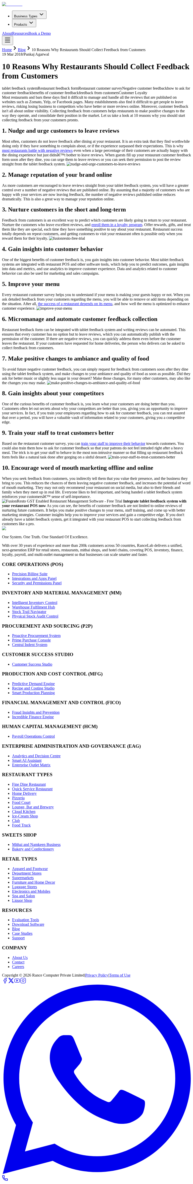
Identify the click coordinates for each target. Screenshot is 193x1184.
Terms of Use (119, 975)
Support (18, 938)
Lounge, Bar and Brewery (33, 807)
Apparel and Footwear (30, 869)
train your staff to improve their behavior (113, 443)
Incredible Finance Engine (33, 717)
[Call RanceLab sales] (5, 1179)
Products (20, 24)
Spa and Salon (23, 896)
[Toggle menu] (7, 40)
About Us (20, 957)
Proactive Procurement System (36, 635)
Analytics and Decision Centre (36, 756)
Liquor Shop (22, 900)
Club (16, 820)
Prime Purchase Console (31, 640)
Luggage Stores (24, 887)
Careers (18, 966)
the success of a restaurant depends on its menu (75, 304)
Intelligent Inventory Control (34, 602)
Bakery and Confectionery (33, 849)
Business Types (25, 16)
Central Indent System (29, 644)
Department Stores (26, 873)
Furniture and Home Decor (33, 882)
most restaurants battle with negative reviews (37, 150)
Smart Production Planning (33, 693)
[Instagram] (23, 982)
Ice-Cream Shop (25, 816)
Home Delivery (24, 793)
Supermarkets (23, 878)
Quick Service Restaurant (32, 789)
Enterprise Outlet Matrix (31, 765)
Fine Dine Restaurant (29, 784)
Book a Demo (39, 33)
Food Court (21, 802)
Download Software (28, 924)
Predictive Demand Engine (33, 683)
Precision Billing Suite (29, 574)
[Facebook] (5, 982)
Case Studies (22, 933)
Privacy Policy (96, 975)
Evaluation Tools (25, 920)
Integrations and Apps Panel (34, 578)
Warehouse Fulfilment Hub (33, 607)
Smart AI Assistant (26, 760)
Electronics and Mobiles (31, 891)
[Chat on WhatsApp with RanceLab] (96, 1172)
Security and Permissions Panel (37, 583)
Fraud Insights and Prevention (36, 712)
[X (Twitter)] (11, 982)
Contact (18, 962)
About (7, 33)
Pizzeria (18, 798)
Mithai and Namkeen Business (36, 844)
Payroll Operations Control (33, 736)
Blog (22, 50)
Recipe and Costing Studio (33, 688)
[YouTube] (17, 982)
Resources (20, 33)
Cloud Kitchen (23, 811)
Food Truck (21, 825)
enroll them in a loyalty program (116, 225)
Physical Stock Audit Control (35, 616)
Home (7, 50)
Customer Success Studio (32, 664)
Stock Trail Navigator (29, 611)
